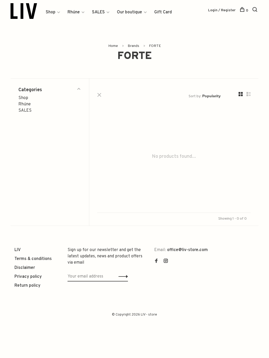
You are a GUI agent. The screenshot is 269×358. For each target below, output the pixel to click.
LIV (17, 250)
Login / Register (222, 10)
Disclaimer (24, 267)
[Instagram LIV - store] (166, 261)
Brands (133, 46)
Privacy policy (28, 276)
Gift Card (163, 12)
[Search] (255, 10)
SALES (98, 12)
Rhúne (74, 12)
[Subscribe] (122, 276)
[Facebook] (156, 261)
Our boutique (129, 12)
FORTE (155, 46)
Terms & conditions (33, 259)
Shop (50, 12)
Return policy (27, 285)
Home (113, 46)
